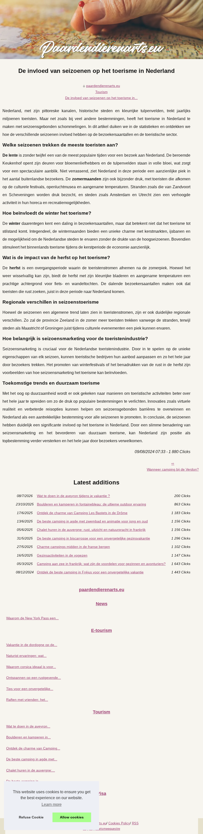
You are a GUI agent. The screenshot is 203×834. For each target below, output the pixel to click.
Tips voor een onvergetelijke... (29, 689)
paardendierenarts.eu (103, 86)
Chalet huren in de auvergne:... (30, 770)
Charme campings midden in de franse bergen (73, 546)
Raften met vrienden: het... (27, 700)
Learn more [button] (52, 804)
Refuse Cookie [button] (31, 817)
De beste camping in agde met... (31, 759)
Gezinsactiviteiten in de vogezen (62, 555)
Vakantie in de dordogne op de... (31, 645)
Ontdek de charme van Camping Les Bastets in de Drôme (82, 513)
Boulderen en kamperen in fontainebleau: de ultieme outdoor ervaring (91, 504)
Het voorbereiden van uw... (27, 808)
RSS (135, 823)
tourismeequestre (107, 829)
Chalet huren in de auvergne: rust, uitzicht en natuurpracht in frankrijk (91, 529)
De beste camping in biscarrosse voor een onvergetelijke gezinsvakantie (93, 538)
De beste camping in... (23, 781)
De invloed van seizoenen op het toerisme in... (101, 98)
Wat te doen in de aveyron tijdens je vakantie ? (73, 496)
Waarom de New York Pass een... (32, 618)
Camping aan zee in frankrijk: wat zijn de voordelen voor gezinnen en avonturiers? (101, 563)
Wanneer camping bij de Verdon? (173, 469)
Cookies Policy (119, 823)
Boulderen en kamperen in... (28, 737)
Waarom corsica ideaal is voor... (31, 667)
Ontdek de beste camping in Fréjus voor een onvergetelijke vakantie (90, 572)
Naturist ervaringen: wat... (26, 656)
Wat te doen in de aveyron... (28, 726)
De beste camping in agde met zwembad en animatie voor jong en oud (92, 521)
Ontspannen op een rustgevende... (33, 678)
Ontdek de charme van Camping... (33, 748)
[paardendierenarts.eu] (101, 29)
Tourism (101, 92)
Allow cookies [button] (72, 817)
